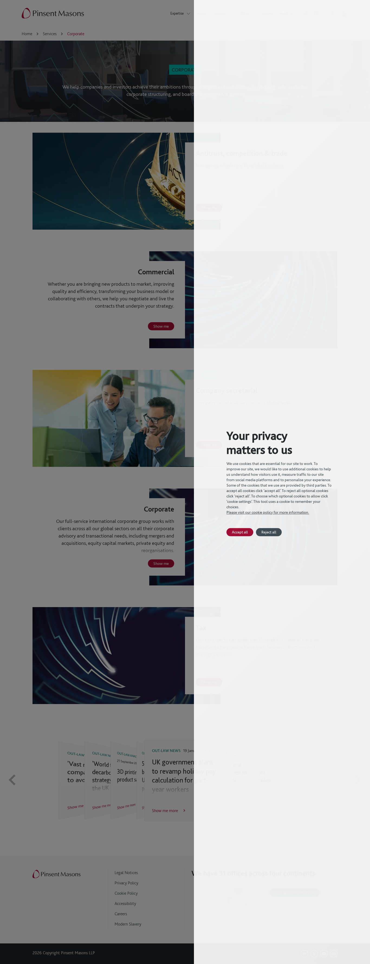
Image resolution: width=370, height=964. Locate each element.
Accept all (240, 532)
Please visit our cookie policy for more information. (267, 512)
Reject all (268, 532)
